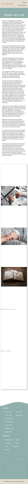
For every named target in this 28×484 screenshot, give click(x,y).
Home (24, 2)
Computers (8, 443)
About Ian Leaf (23, 5)
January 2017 (19, 415)
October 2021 (8, 412)
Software (7, 449)
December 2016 (9, 418)
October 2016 (8, 425)
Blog (18, 439)
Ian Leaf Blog (7, 4)
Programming (16, 446)
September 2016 (9, 428)
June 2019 (19, 412)
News (6, 446)
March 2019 (8, 415)
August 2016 (8, 431)
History (17, 443)
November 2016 (9, 421)
